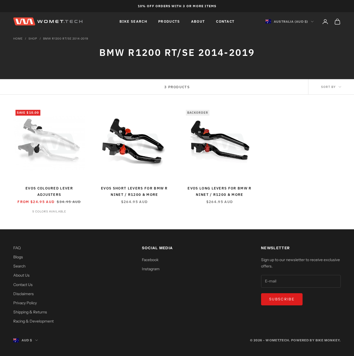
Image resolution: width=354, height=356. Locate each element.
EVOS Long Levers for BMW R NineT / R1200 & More (219, 191)
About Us (21, 275)
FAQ (17, 247)
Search (19, 266)
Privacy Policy (25, 302)
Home (18, 38)
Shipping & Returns (30, 312)
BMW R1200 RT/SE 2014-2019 (65, 38)
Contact (225, 21)
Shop (32, 38)
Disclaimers (23, 293)
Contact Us (23, 284)
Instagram (151, 268)
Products (169, 21)
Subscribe (282, 299)
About (198, 21)
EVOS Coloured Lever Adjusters (49, 191)
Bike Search (133, 21)
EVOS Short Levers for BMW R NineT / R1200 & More (134, 191)
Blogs (18, 256)
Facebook (150, 259)
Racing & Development (33, 321)
